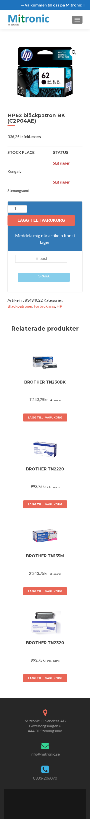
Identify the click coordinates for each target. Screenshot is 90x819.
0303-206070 (45, 778)
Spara (44, 276)
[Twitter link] (42, 801)
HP (59, 306)
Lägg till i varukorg (41, 220)
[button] (74, 52)
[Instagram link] (53, 801)
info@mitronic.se (45, 754)
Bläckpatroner (20, 306)
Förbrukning (44, 306)
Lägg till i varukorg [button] (45, 417)
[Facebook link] (37, 801)
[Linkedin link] (47, 801)
